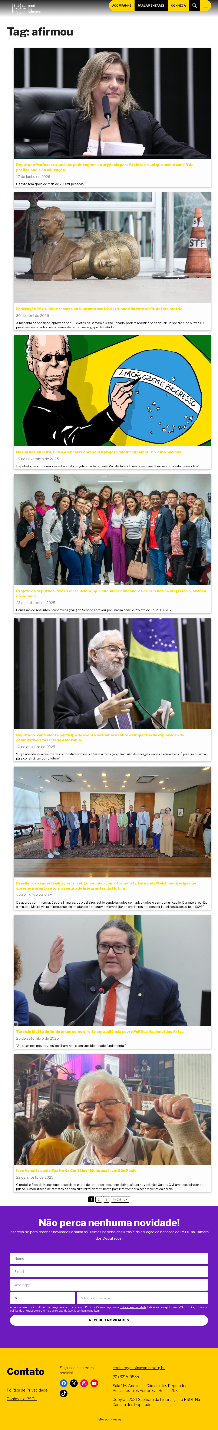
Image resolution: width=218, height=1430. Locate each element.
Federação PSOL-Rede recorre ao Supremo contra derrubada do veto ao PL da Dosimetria (99, 309)
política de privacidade (132, 1307)
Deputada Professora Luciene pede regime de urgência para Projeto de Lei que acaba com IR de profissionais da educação (105, 167)
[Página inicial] (26, 7)
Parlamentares (151, 5)
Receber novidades (109, 1320)
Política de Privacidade (27, 1390)
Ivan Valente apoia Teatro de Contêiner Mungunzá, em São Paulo (76, 1170)
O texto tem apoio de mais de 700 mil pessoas (50, 184)
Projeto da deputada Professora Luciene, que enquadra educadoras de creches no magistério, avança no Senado (111, 593)
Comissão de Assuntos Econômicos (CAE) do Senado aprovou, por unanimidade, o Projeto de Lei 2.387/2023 (94, 610)
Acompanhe (121, 5)
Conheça (178, 5)
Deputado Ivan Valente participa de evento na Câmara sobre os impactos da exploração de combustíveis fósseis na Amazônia (100, 737)
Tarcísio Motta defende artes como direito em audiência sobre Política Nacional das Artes (100, 1031)
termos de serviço (53, 1310)
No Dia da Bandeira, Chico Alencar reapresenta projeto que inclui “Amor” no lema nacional (99, 452)
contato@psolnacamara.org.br (139, 1368)
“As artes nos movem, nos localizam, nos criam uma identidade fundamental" (71, 1046)
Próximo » (120, 1199)
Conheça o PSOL (22, 1399)
